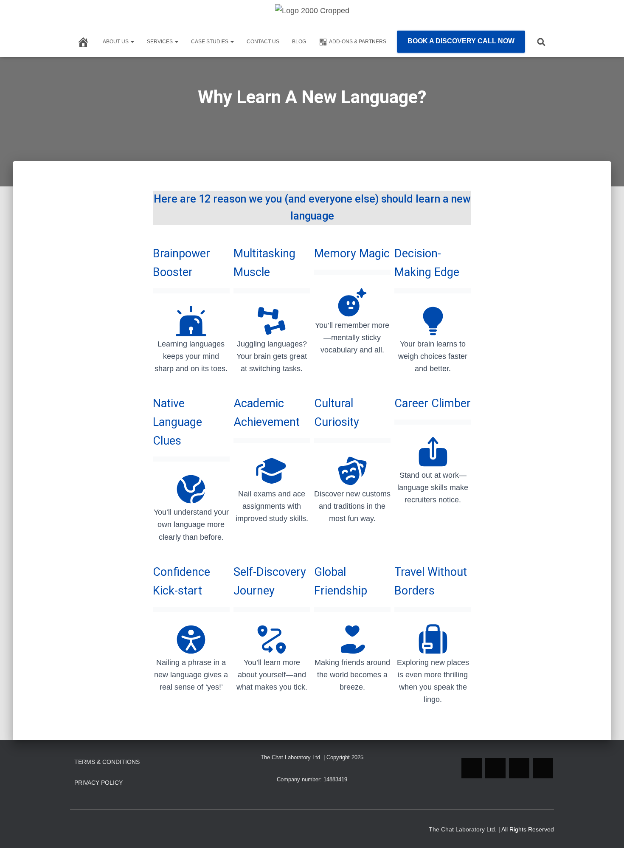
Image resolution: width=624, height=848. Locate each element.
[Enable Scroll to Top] (607, 831)
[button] (132, 42)
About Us (116, 42)
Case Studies (210, 42)
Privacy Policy (98, 782)
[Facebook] (519, 768)
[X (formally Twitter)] (543, 768)
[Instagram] (495, 768)
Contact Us (263, 42)
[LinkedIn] (471, 768)
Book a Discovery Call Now (461, 41)
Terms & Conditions (107, 761)
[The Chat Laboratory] (312, 17)
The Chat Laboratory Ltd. (463, 829)
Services (160, 42)
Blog (299, 42)
